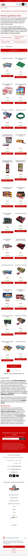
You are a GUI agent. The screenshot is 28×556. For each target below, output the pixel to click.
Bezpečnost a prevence (14, 503)
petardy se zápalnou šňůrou (8, 411)
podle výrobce (8, 30)
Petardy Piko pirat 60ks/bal (7, 265)
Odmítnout (14, 551)
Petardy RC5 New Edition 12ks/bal (20, 135)
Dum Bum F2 (11, 393)
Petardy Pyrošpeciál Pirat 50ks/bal (7, 85)
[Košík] (23, 4)
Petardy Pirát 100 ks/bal (21, 341)
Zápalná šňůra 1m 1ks (20, 110)
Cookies (14, 509)
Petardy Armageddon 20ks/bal (7, 214)
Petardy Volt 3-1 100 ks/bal (7, 110)
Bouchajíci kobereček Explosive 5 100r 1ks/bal (21, 240)
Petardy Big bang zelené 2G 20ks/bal (21, 59)
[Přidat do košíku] (7, 76)
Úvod (2, 7)
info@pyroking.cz (16, 469)
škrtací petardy (4, 33)
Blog (14, 506)
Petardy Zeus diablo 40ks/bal (20, 188)
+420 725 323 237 (16, 466)
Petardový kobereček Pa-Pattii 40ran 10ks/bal (20, 161)
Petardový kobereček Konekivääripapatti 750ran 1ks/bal (7, 161)
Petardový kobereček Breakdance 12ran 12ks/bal (7, 135)
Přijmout (14, 546)
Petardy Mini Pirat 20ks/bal (7, 58)
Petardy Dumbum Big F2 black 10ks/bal (7, 188)
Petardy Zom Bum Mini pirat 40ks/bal (7, 342)
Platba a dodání (14, 497)
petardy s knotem (15, 33)
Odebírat (22, 438)
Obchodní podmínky (14, 494)
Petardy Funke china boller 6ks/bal (20, 85)
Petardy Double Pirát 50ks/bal (7, 290)
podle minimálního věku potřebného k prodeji (15, 28)
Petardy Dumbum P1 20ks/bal (7, 240)
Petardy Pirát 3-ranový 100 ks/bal (7, 316)
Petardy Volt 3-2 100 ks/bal (20, 265)
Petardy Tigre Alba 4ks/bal (20, 213)
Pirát (2, 393)
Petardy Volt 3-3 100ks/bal (20, 315)
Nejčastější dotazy (14, 500)
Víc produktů (14, 366)
